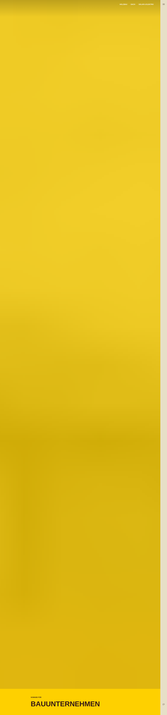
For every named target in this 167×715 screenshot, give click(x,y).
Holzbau (123, 4)
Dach (133, 4)
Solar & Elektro (146, 4)
